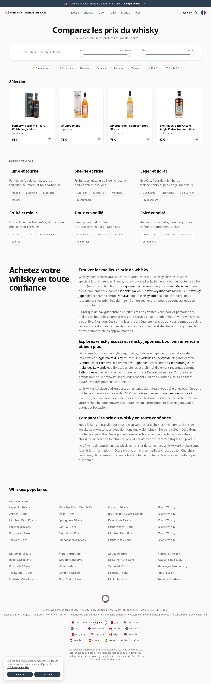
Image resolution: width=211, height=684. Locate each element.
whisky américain (152, 296)
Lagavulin (31, 192)
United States (133, 622)
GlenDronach (84, 199)
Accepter (47, 674)
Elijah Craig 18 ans (70, 579)
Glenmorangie (179, 363)
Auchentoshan (47, 234)
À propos (25, 614)
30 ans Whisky (166, 527)
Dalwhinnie (149, 192)
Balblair (16, 241)
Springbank (149, 241)
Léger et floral (153, 171)
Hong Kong (80, 634)
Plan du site (59, 614)
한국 (139, 640)
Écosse (74, 12)
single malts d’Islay (109, 358)
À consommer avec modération (190, 614)
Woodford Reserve (70, 559)
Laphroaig (48, 192)
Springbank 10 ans (70, 520)
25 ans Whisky (166, 520)
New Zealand (98, 628)
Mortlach (117, 192)
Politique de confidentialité (85, 614)
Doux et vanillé (89, 212)
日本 (126, 640)
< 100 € (153, 68)
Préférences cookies (158, 614)
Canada (116, 628)
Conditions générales (115, 614)
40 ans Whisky (166, 533)
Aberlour (82, 192)
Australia (78, 628)
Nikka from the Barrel (121, 559)
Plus (138, 12)
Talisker (16, 199)
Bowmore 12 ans (19, 533)
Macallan (119, 68)
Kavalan (152, 372)
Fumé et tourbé (23, 171)
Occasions (67, 68)
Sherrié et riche (89, 171)
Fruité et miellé (23, 212)
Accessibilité (137, 614)
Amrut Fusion (166, 573)
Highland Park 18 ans (121, 533)
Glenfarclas (99, 192)
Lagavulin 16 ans (19, 507)
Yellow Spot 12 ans (20, 573)
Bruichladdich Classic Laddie (125, 514)
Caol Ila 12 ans (67, 527)
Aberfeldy (103, 234)
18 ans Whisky (166, 507)
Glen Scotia (170, 234)
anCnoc (16, 234)
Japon (102, 12)
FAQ (47, 614)
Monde (125, 12)
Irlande (88, 12)
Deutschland (133, 634)
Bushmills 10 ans (19, 566)
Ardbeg (16, 192)
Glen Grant (168, 192)
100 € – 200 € (171, 68)
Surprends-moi (43, 68)
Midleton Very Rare (21, 579)
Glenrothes (83, 241)
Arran (29, 234)
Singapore (99, 634)
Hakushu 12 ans (118, 573)
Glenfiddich (87, 363)
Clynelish (187, 234)
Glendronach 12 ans (120, 527)
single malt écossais (135, 286)
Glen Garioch (187, 192)
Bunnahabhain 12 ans (72, 540)
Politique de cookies (18, 667)
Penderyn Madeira (169, 579)
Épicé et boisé (153, 212)
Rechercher (10, 614)
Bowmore (102, 68)
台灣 (116, 622)
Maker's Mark (67, 566)
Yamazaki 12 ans (118, 566)
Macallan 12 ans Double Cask (77, 507)
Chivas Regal (84, 234)
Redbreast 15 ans (20, 559)
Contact (38, 614)
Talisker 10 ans (18, 540)
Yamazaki (136, 68)
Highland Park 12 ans (22, 520)
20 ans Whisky (166, 514)
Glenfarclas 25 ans (119, 540)
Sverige (111, 640)
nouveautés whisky (176, 393)
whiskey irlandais (159, 291)
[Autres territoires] (203, 12)
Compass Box (150, 234)
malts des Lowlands (92, 367)
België (116, 634)
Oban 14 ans (66, 514)
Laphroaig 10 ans (20, 527)
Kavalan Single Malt (170, 559)
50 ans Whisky (166, 540)
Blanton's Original (70, 573)
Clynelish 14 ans (118, 507)
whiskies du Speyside (156, 358)
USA (113, 12)
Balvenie (84, 68)
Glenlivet (105, 363)
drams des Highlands (133, 363)
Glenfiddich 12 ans (70, 533)
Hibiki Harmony (118, 579)
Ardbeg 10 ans (18, 514)
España (95, 640)
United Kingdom (82, 622)
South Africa (134, 628)
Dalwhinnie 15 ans (119, 520)
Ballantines (86, 372)
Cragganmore (150, 199)
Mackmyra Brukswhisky (172, 566)
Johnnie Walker (130, 291)
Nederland (78, 640)
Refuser (20, 674)
